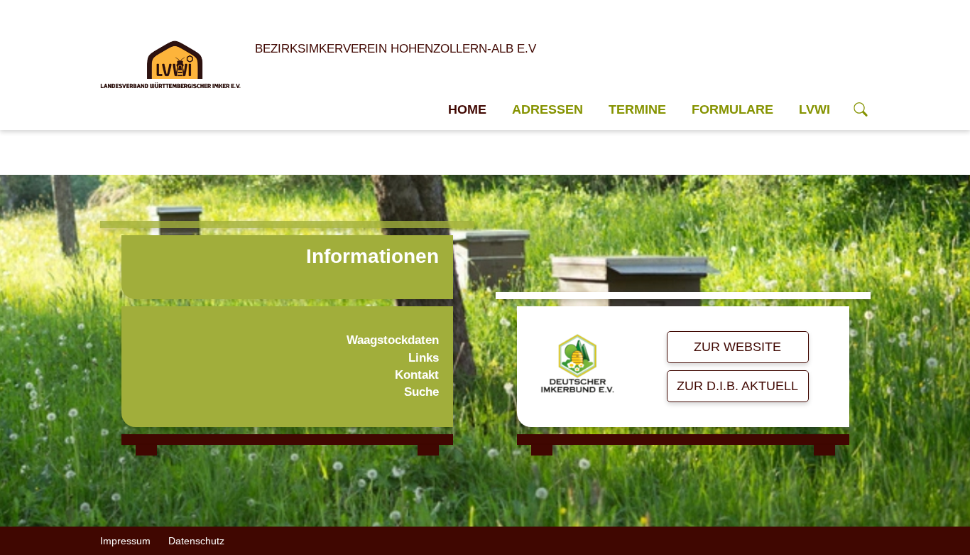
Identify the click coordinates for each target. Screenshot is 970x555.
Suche (421, 392)
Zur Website (737, 347)
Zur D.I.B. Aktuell (737, 386)
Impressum (125, 540)
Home (467, 109)
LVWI (814, 109)
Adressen (547, 109)
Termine (637, 109)
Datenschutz (196, 540)
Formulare (732, 109)
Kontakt (417, 375)
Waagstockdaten (393, 340)
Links (423, 358)
